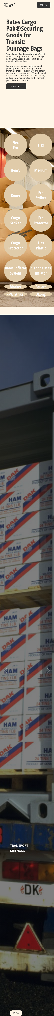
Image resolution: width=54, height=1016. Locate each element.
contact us (16, 86)
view (16, 1013)
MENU (43, 5)
